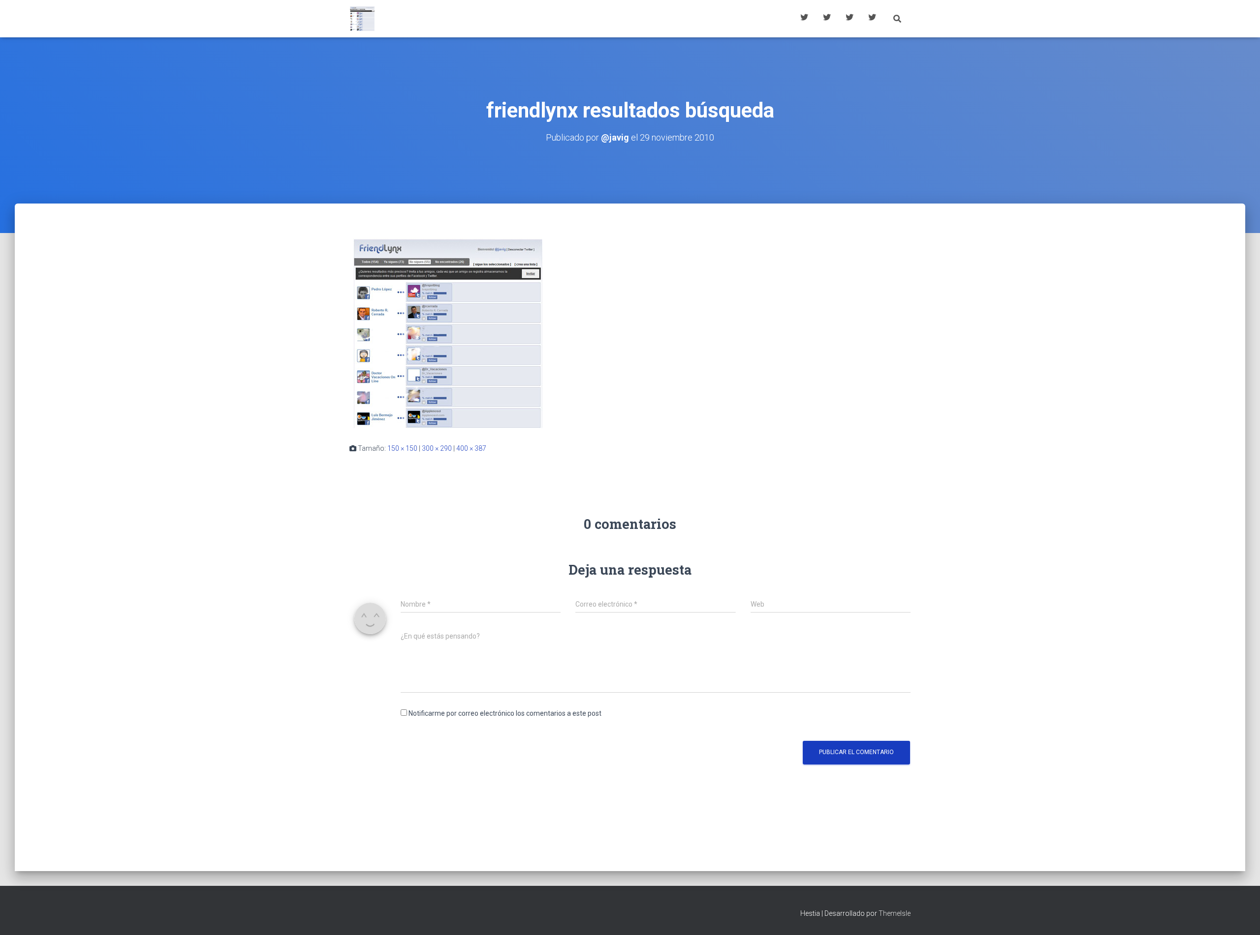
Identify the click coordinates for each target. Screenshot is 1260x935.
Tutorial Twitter (804, 18)
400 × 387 (471, 448)
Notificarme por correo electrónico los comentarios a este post (505, 713)
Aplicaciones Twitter (827, 18)
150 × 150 (402, 448)
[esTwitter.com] (362, 18)
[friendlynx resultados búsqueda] (447, 332)
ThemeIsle (895, 913)
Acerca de (872, 18)
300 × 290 (437, 448)
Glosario (849, 18)
